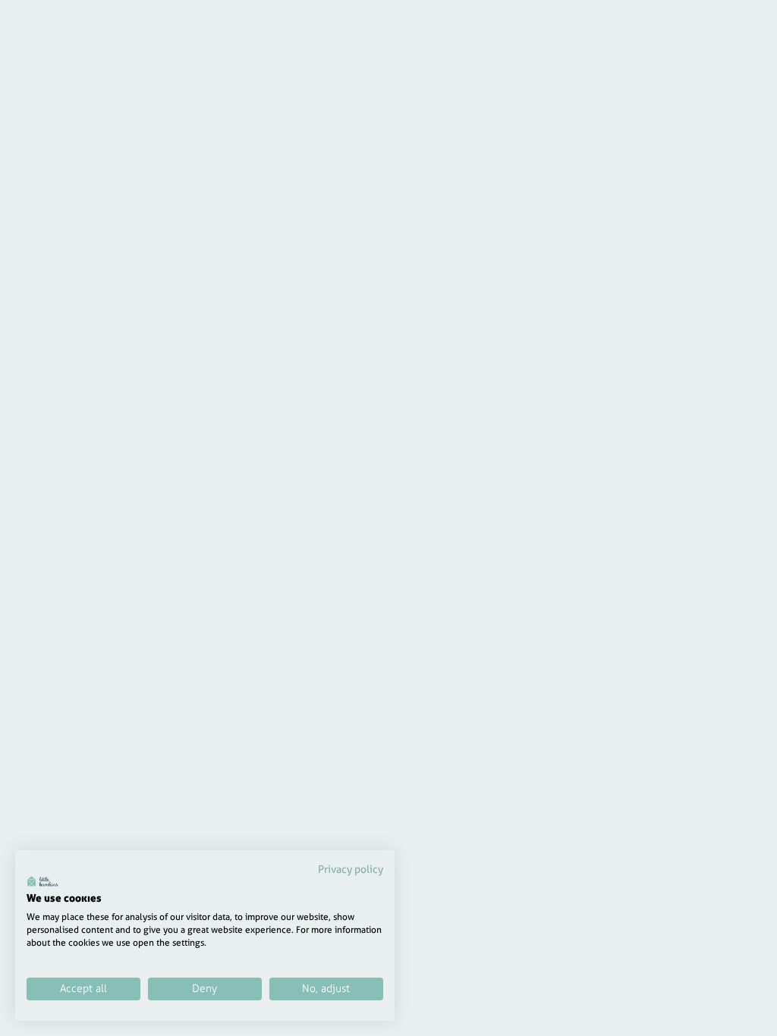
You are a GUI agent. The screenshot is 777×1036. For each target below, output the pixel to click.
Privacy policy (350, 869)
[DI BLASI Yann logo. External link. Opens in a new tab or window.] (43, 881)
